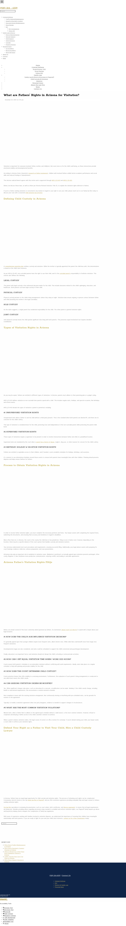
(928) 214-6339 (54, 875)
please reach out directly (69, 630)
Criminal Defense (8, 17)
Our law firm (7, 807)
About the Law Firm (38, 85)
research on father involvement (38, 173)
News (4, 58)
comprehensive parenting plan (14, 266)
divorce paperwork (69, 807)
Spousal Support (10, 37)
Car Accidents (10, 48)
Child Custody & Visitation (39, 79)
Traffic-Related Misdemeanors (15, 19)
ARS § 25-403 (67, 180)
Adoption (39, 81)
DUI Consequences (14, 29)
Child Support (10, 38)
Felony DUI (12, 31)
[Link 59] (60, 870)
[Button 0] (2, 1)
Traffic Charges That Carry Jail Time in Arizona (13, 857)
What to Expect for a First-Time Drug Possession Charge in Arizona (14, 853)
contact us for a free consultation (74, 818)
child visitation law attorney (33, 193)
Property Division (11, 44)
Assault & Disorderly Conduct (14, 21)
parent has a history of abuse (45, 442)
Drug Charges (10, 25)
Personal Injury (7, 46)
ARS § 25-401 (56, 180)
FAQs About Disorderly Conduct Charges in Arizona (14, 849)
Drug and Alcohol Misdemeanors (15, 23)
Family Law (38, 75)
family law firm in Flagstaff (36, 800)
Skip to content (3, 898)
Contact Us (38, 89)
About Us (5, 54)
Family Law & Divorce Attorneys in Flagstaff (39, 77)
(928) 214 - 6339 (9, 8)
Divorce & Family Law (61, 885)
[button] (4, 899)
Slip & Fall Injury (10, 52)
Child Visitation (10, 40)
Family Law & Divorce (9, 33)
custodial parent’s (65, 274)
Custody (8, 42)
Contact (5, 56)
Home (38, 65)
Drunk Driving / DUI (39, 69)
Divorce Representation (12, 35)
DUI (7, 27)
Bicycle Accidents (11, 50)
